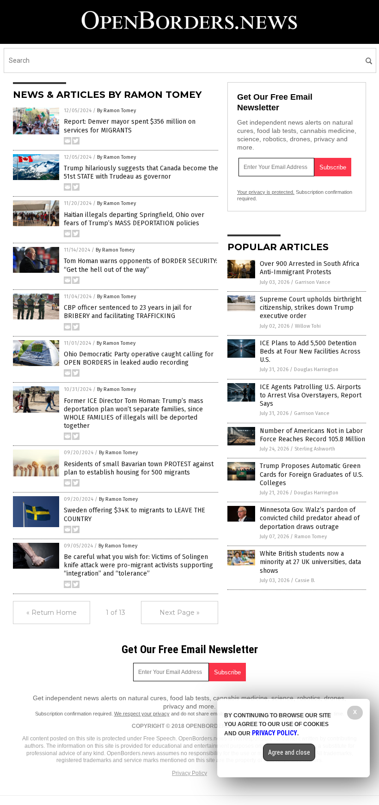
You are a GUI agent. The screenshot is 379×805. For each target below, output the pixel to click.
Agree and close (289, 752)
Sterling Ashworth (314, 449)
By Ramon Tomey (116, 111)
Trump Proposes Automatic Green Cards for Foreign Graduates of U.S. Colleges (311, 474)
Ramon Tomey (310, 537)
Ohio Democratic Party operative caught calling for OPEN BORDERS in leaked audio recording (139, 358)
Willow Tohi (308, 326)
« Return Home (51, 612)
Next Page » (179, 612)
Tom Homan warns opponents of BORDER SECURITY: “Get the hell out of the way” (140, 265)
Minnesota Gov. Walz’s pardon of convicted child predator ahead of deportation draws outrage (310, 518)
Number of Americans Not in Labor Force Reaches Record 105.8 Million (312, 435)
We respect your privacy (142, 713)
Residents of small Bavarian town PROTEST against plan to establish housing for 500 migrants (139, 468)
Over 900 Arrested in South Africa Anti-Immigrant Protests (309, 268)
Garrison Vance (312, 282)
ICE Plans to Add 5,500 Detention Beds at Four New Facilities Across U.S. (310, 351)
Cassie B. (305, 580)
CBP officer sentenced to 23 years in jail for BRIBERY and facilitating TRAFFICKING (128, 312)
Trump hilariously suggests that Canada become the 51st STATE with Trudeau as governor (141, 172)
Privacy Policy (189, 773)
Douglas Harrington (316, 369)
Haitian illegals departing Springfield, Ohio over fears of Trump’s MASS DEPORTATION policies (134, 219)
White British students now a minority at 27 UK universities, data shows (310, 562)
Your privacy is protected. (265, 192)
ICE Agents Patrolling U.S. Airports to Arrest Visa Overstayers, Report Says (310, 395)
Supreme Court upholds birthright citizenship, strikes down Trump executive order (310, 307)
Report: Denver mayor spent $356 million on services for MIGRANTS (130, 126)
